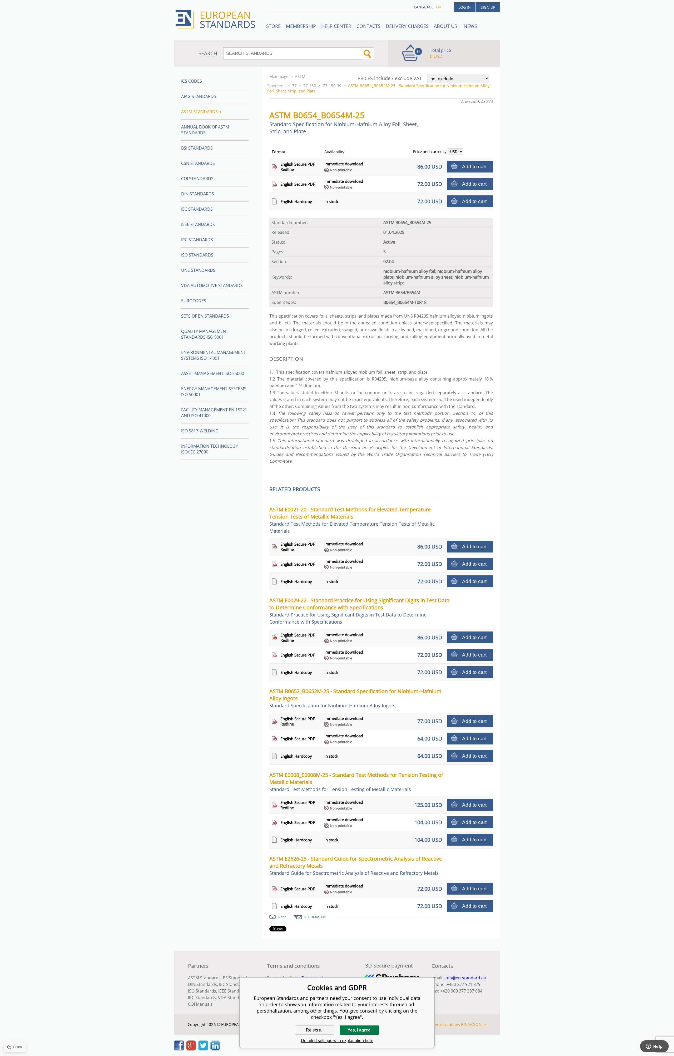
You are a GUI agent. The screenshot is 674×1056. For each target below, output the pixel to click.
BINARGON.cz (473, 1024)
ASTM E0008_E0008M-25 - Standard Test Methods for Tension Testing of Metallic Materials (356, 781)
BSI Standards (197, 148)
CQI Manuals (200, 1004)
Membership (301, 26)
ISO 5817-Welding (200, 431)
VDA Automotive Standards (212, 285)
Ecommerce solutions (440, 1024)
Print (282, 917)
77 (294, 85)
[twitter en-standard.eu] (203, 1049)
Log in (464, 7)
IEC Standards (197, 209)
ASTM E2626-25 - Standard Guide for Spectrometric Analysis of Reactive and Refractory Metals (355, 865)
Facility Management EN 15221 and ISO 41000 (214, 412)
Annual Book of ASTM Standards (205, 130)
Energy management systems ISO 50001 (213, 391)
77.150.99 (332, 85)
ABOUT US (446, 26)
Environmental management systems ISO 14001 (213, 355)
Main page (278, 76)
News (470, 26)
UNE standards (198, 270)
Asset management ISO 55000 (212, 373)
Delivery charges (407, 26)
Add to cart (474, 166)
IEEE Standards (198, 224)
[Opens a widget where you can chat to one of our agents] (654, 1046)
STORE (273, 26)
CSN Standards (198, 163)
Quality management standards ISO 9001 (204, 334)
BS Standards (236, 978)
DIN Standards (197, 194)
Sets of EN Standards (205, 316)
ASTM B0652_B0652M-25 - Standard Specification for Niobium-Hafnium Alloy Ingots (355, 698)
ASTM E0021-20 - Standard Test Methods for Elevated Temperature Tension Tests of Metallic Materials (352, 520)
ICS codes (191, 81)
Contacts (368, 26)
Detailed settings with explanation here (337, 1040)
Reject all (315, 1030)
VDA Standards (233, 997)
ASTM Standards (199, 112)
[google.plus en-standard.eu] (191, 1049)
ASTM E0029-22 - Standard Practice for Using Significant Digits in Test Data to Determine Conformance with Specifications (359, 611)
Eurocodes (193, 301)
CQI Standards (197, 178)
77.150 (309, 85)
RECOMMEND (315, 917)
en (438, 6)
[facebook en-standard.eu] (179, 1049)
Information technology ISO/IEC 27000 (209, 449)
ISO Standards (197, 255)
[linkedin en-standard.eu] (215, 1049)
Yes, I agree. (359, 1030)
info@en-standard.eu (465, 978)
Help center (336, 26)
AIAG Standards (198, 96)
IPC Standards (197, 240)
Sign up (488, 7)
